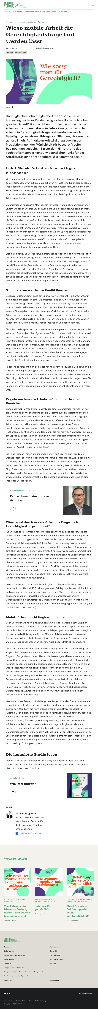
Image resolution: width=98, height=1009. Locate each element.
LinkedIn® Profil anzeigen (30, 833)
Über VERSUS (55, 980)
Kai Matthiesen (55, 955)
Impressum (8, 1001)
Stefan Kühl (54, 951)
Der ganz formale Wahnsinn (14, 968)
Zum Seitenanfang (85, 993)
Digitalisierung (9, 951)
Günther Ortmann (56, 959)
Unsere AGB (20, 1001)
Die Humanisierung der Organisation (17, 976)
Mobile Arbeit (9, 959)
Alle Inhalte (8, 980)
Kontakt (8, 993)
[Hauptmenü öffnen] (93, 5)
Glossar (53, 964)
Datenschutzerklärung (37, 1001)
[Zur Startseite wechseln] (16, 5)
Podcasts (7, 964)
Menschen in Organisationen (14, 955)
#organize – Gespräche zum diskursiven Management (23, 972)
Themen (7, 947)
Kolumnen (54, 947)
